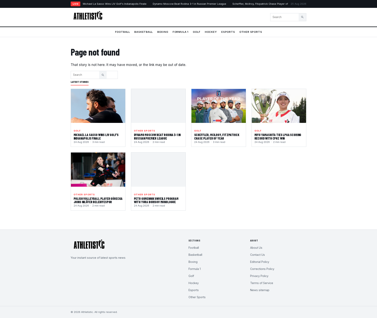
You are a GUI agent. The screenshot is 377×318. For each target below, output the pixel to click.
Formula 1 (180, 31)
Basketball (143, 31)
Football (122, 31)
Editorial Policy (259, 261)
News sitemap (259, 290)
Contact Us (257, 254)
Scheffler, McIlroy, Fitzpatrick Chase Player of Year (263, 3)
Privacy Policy (259, 276)
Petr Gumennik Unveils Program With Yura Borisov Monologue (156, 200)
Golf (196, 31)
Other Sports (250, 31)
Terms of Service (261, 283)
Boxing (162, 31)
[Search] (302, 17)
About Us (256, 247)
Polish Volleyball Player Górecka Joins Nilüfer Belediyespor (98, 200)
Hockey (211, 31)
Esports (228, 31)
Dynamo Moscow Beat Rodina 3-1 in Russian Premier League (189, 3)
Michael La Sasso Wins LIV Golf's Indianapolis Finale (114, 3)
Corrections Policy (262, 268)
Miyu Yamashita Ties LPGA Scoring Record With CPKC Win (277, 136)
